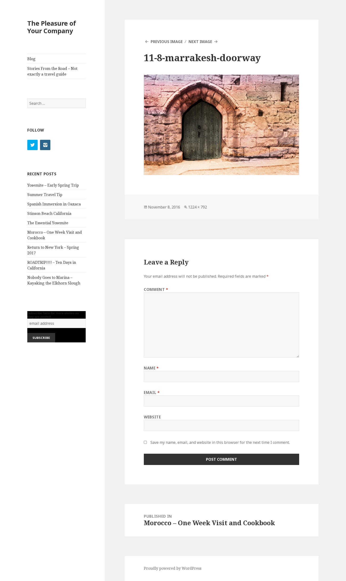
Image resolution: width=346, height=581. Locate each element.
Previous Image (167, 41)
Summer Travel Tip (44, 194)
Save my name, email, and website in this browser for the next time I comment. (220, 442)
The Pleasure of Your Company (51, 27)
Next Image (200, 41)
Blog (31, 58)
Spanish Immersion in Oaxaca (54, 204)
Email (152, 392)
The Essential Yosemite (47, 222)
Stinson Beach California (49, 213)
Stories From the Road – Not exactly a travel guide (52, 71)
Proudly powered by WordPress (172, 568)
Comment (156, 289)
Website (152, 417)
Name (151, 368)
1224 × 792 (197, 207)
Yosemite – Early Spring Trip (53, 185)
